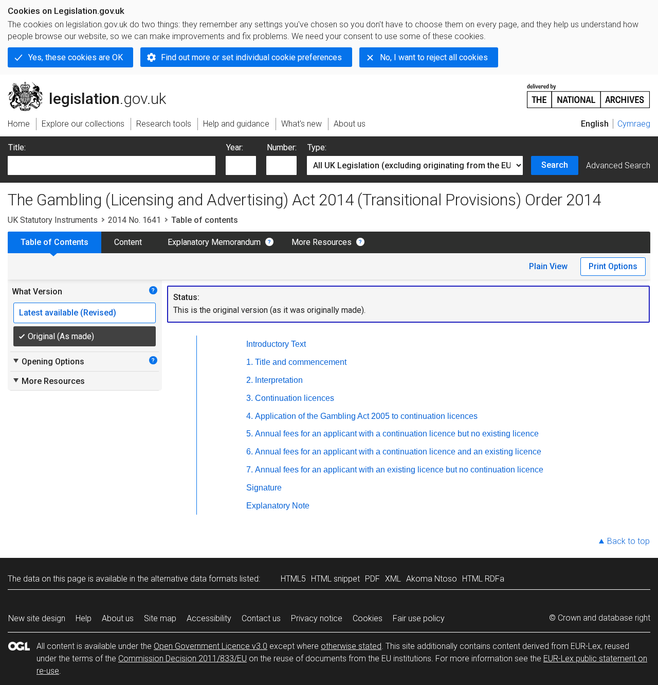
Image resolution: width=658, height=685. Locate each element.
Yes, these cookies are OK (75, 57)
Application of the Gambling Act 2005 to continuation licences (366, 416)
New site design (36, 618)
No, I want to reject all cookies (434, 57)
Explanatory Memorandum (214, 242)
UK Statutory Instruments (53, 220)
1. (249, 362)
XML (393, 579)
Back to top (628, 541)
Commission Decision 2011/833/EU (182, 658)
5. (249, 433)
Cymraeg (633, 124)
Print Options (613, 266)
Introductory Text (276, 344)
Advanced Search (618, 165)
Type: (316, 147)
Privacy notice (316, 618)
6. (249, 451)
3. (249, 398)
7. (249, 469)
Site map (160, 618)
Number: (282, 147)
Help (84, 618)
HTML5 (293, 579)
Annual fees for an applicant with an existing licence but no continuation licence (399, 469)
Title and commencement (300, 362)
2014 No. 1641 (134, 220)
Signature (264, 487)
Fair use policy (419, 618)
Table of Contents (54, 242)
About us (118, 618)
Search (554, 165)
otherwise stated (351, 646)
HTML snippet (335, 579)
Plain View (548, 266)
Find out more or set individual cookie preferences (251, 57)
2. (249, 380)
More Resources (321, 242)
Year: (234, 147)
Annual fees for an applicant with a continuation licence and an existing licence (398, 451)
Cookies (367, 618)
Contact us (261, 618)
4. (249, 416)
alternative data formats (194, 579)
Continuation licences (294, 398)
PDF (372, 579)
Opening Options (48, 361)
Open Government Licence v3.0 (210, 646)
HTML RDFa (483, 579)
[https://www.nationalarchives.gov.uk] (588, 92)
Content (128, 242)
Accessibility (209, 618)
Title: (17, 147)
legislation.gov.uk (92, 86)
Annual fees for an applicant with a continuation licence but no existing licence (397, 433)
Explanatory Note (277, 505)
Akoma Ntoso (431, 579)
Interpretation (279, 380)
